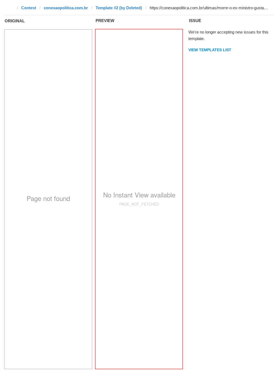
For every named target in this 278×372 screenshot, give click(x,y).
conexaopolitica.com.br (66, 7)
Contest (28, 7)
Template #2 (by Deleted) (119, 7)
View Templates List (209, 50)
